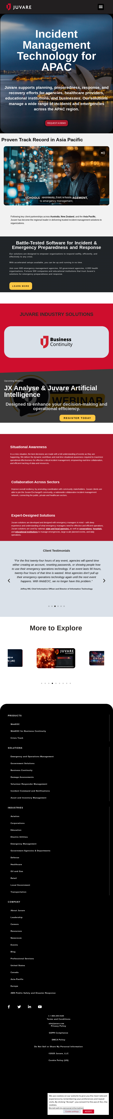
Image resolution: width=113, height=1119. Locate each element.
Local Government (20, 885)
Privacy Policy (58, 1026)
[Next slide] (100, 668)
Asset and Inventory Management (28, 798)
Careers (15, 924)
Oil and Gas (17, 871)
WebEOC (15, 724)
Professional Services (22, 958)
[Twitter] (19, 1007)
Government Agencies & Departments (30, 851)
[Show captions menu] (89, 202)
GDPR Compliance (58, 1033)
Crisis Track (17, 738)
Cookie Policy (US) (59, 1060)
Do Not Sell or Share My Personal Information (58, 1046)
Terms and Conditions (58, 1019)
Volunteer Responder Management (29, 784)
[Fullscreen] (106, 202)
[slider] (51, 202)
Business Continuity (22, 770)
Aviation (15, 816)
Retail (14, 878)
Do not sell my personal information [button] (66, 1108)
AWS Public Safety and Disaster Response (33, 993)
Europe (14, 986)
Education (16, 830)
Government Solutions (23, 763)
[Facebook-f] (9, 1007)
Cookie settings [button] (72, 1111)
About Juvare (18, 910)
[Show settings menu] (100, 202)
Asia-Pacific (17, 979)
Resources (16, 931)
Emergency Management (24, 844)
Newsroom (16, 938)
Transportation (18, 892)
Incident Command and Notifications (30, 791)
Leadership (17, 917)
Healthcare (16, 864)
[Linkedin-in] (29, 1007)
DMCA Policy (58, 1040)
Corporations (18, 823)
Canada (15, 972)
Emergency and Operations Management (32, 756)
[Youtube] (40, 1007)
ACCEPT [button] (88, 1111)
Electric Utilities (19, 837)
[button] (101, 7)
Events (14, 945)
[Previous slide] (11, 668)
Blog (13, 952)
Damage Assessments (22, 777)
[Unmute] (95, 202)
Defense (15, 857)
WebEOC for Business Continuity (28, 731)
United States (18, 965)
